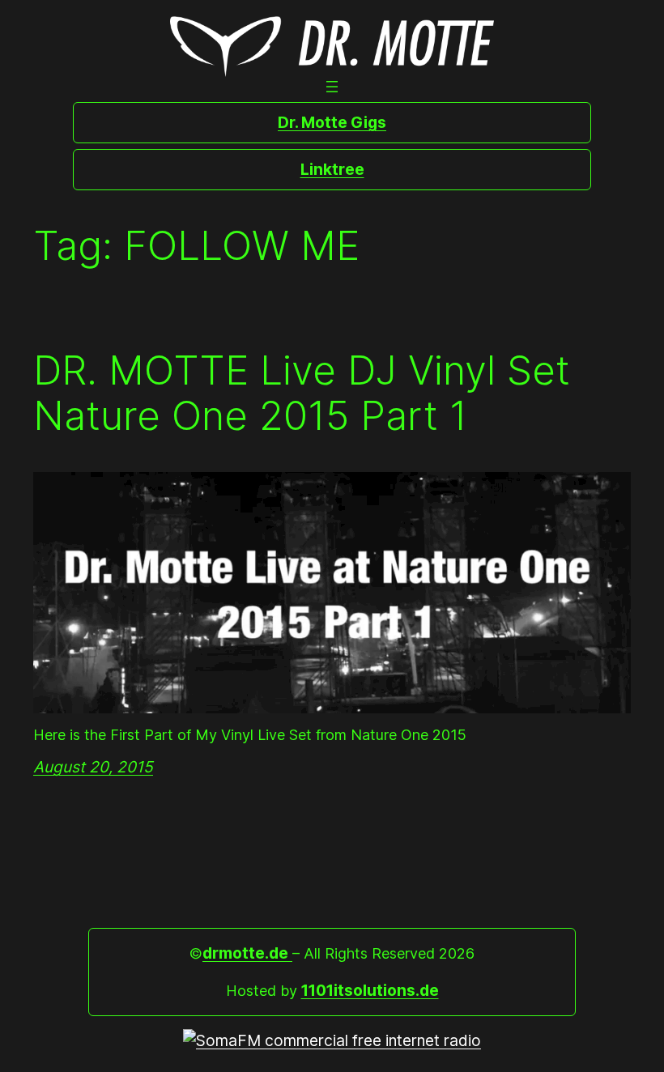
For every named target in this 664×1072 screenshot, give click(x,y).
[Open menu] (332, 86)
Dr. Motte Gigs (332, 122)
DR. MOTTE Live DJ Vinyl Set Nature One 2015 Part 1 (301, 393)
